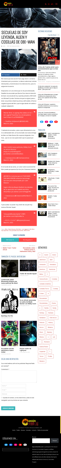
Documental (43, 298)
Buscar (34, 437)
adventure (42, 260)
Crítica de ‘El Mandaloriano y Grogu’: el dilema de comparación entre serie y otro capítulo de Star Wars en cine (48, 97)
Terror (41, 356)
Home (13, 430)
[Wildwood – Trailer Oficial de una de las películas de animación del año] (42, 145)
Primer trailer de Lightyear (25, 349)
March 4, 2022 (8, 123)
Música (41, 337)
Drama (54, 303)
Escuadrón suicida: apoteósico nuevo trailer (7, 350)
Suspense (42, 351)
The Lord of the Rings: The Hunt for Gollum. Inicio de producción (53, 188)
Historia (41, 322)
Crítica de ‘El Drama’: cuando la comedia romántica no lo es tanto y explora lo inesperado (48, 106)
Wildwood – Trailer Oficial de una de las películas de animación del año (53, 146)
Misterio (50, 327)
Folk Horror (53, 318)
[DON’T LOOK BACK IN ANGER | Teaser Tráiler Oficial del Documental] (42, 213)
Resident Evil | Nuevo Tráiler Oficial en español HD (54, 163)
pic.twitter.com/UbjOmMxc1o (14, 216)
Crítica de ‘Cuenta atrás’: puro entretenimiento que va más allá (48, 68)
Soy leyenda (4, 230)
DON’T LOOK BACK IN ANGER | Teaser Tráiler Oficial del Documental (53, 214)
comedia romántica (45, 284)
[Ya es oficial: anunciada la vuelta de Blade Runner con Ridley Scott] (28, 293)
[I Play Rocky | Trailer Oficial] (42, 179)
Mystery (49, 332)
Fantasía (50, 313)
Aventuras (52, 269)
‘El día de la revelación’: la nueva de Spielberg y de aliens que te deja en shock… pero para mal (48, 87)
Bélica (41, 274)
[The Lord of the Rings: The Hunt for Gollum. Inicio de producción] (42, 187)
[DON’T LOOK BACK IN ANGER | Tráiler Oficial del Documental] (42, 135)
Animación (42, 264)
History (50, 322)
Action (54, 255)
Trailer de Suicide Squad (28, 274)
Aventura (42, 269)
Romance (47, 342)
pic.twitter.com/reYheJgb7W (21, 192)
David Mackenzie (56, 81)
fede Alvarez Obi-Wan (14, 229)
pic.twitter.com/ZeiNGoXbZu (13, 154)
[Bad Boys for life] (9, 300)
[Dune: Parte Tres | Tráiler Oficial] (42, 205)
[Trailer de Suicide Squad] (28, 265)
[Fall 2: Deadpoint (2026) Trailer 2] (42, 155)
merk (4, 46)
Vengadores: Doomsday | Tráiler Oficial (53, 171)
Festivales (28, 430)
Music (41, 332)
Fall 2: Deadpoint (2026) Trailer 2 (52, 154)
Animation (53, 264)
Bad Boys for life (7, 316)
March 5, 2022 (8, 160)
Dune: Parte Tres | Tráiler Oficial (53, 204)
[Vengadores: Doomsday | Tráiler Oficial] (42, 171)
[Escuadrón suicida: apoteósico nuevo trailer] (9, 333)
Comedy (55, 289)
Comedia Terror (44, 289)
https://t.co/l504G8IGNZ (15, 117)
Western (42, 361)
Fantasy (41, 313)
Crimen (41, 293)
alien (51, 260)
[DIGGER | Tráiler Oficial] (42, 197)
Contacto (34, 430)
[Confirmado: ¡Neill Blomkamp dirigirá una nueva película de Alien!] (9, 268)
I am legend (25, 229)
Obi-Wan (31, 229)
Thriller (50, 356)
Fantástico (42, 318)
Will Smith (27, 230)
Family (54, 308)
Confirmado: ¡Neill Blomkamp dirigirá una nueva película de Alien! (9, 281)
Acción (43, 81)
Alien (6, 229)
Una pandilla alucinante (16, 230)
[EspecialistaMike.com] (8, 5)
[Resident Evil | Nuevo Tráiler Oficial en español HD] (42, 163)
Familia (46, 308)
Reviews (23, 430)
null (54, 337)
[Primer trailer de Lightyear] (28, 333)
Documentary (43, 303)
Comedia (54, 279)
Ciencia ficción (43, 279)
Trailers (18, 430)
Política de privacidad (42, 430)
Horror (41, 327)
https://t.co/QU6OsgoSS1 (12, 151)
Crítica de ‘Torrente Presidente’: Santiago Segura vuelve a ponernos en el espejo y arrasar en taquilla (48, 114)
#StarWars (7, 192)
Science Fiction (43, 347)
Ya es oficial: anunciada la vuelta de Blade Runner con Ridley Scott (28, 302)
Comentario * (5, 369)
